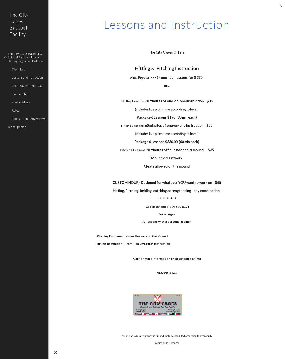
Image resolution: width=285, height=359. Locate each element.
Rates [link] (15, 110)
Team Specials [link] (17, 127)
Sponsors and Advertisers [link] (29, 118)
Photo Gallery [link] (21, 102)
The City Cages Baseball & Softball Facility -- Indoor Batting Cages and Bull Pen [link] (25, 57)
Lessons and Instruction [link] (27, 77)
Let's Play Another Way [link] (27, 85)
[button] (280, 5)
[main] (167, 24)
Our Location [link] (20, 94)
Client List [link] (18, 69)
